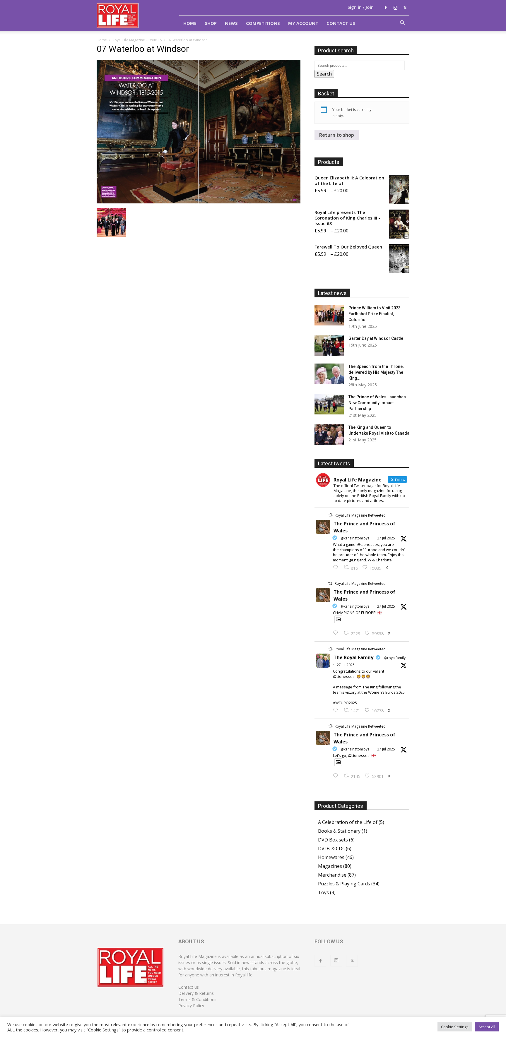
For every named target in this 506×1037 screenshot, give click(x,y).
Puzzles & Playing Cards (344, 883)
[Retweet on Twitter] (330, 515)
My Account (303, 23)
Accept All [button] (486, 1026)
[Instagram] (395, 8)
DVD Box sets (333, 840)
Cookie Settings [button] (455, 1026)
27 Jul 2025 (386, 538)
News (231, 23)
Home (189, 23)
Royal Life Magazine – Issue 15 (137, 39)
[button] (402, 23)
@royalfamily (395, 657)
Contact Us (340, 23)
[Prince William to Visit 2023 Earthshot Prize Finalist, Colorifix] (329, 315)
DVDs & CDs (331, 848)
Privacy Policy (191, 1005)
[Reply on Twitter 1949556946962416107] (336, 567)
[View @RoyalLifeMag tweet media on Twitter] (338, 619)
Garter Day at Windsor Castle (375, 338)
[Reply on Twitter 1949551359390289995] (336, 710)
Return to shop (336, 135)
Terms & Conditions (197, 999)
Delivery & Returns (196, 993)
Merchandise (332, 875)
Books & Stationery (339, 831)
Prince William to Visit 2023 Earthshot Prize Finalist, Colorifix (374, 314)
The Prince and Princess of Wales (364, 527)
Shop (211, 23)
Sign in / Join (361, 7)
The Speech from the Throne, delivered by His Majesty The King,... (376, 372)
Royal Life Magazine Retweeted (360, 515)
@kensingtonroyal (355, 538)
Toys (323, 892)
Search (324, 74)
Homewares (331, 857)
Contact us (188, 987)
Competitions (263, 23)
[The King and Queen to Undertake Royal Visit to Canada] (329, 434)
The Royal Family (353, 657)
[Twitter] (405, 8)
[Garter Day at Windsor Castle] (329, 345)
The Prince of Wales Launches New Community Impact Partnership (377, 403)
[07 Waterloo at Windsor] (198, 201)
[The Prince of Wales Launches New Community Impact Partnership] (329, 404)
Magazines (330, 866)
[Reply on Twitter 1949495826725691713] (336, 776)
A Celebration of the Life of (347, 822)
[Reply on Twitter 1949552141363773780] (336, 633)
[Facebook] (385, 8)
